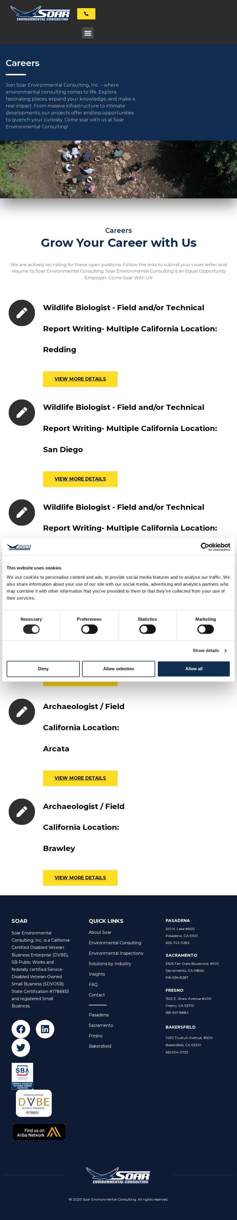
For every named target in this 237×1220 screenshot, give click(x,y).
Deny (43, 668)
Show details (206, 650)
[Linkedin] (45, 1029)
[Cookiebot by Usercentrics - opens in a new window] (205, 547)
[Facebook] (21, 1029)
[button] (87, 33)
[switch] (89, 629)
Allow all (194, 668)
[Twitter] (21, 1047)
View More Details (80, 379)
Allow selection (118, 668)
